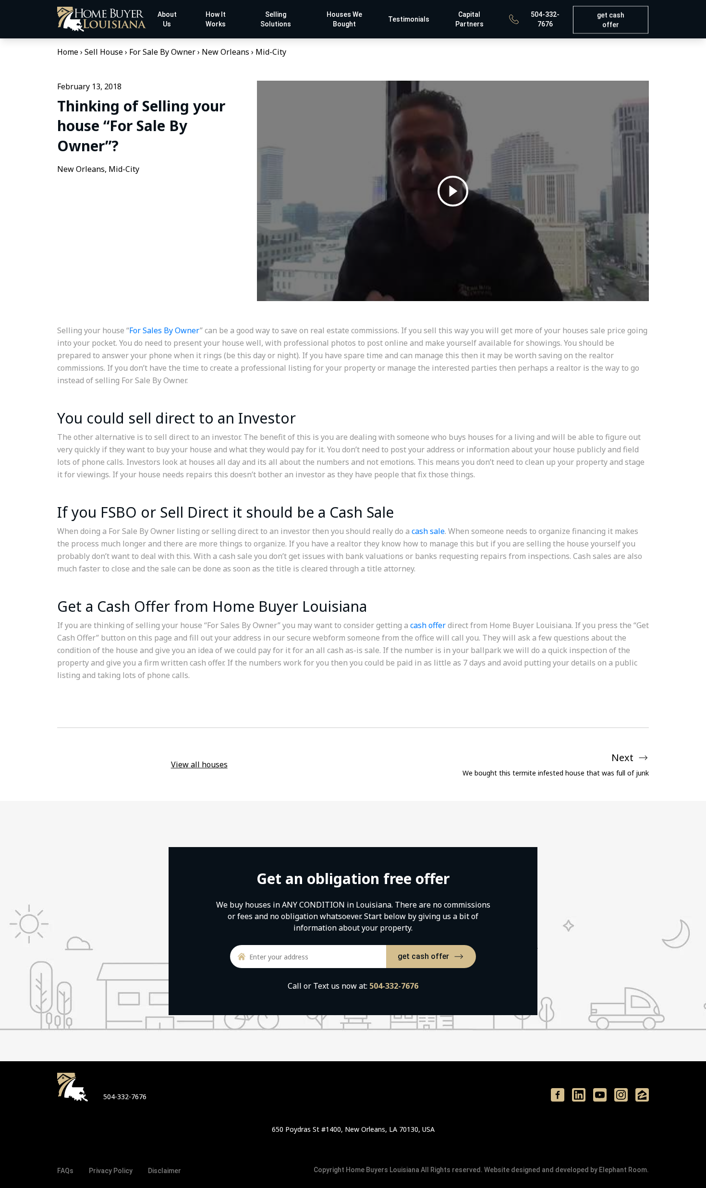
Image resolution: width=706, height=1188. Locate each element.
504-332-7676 (545, 19)
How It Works (216, 19)
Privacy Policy (111, 1171)
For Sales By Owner (164, 330)
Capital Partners (469, 19)
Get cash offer (610, 20)
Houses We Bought (344, 19)
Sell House (104, 52)
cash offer (428, 625)
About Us (167, 19)
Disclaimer (164, 1171)
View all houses (199, 764)
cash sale (428, 531)
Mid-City (271, 52)
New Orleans (225, 52)
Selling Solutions (275, 19)
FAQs (65, 1171)
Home (67, 52)
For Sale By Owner (162, 52)
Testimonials (408, 19)
